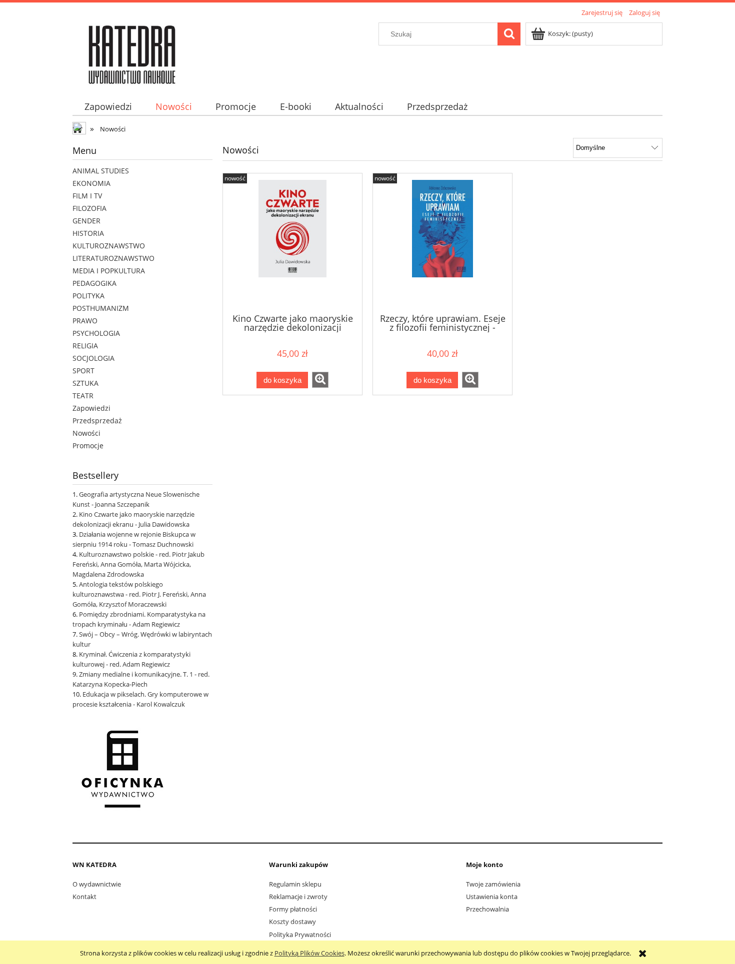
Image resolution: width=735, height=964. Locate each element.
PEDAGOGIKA (94, 283)
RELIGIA (85, 345)
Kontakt (84, 896)
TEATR (83, 395)
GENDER (86, 220)
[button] (320, 380)
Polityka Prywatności (300, 934)
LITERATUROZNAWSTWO (113, 258)
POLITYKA (88, 295)
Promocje (88, 445)
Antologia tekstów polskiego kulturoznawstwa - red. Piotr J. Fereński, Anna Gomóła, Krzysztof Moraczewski (139, 594)
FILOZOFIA (89, 208)
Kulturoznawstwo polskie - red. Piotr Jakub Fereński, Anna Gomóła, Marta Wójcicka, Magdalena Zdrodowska (138, 564)
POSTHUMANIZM (100, 308)
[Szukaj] (509, 33)
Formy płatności (293, 909)
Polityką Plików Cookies (309, 953)
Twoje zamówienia (493, 884)
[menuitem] (108, 106)
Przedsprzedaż (97, 420)
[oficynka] (122, 768)
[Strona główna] (132, 52)
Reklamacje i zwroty (298, 896)
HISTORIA (88, 233)
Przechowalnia (487, 909)
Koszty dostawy (292, 921)
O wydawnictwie (96, 884)
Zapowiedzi (91, 408)
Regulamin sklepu (295, 884)
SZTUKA (85, 383)
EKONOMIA (91, 183)
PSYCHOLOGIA (96, 333)
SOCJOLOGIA (93, 358)
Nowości (86, 433)
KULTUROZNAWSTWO (108, 245)
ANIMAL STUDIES (100, 170)
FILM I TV (87, 195)
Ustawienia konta (492, 896)
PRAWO (85, 320)
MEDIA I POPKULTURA (108, 270)
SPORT (83, 370)
